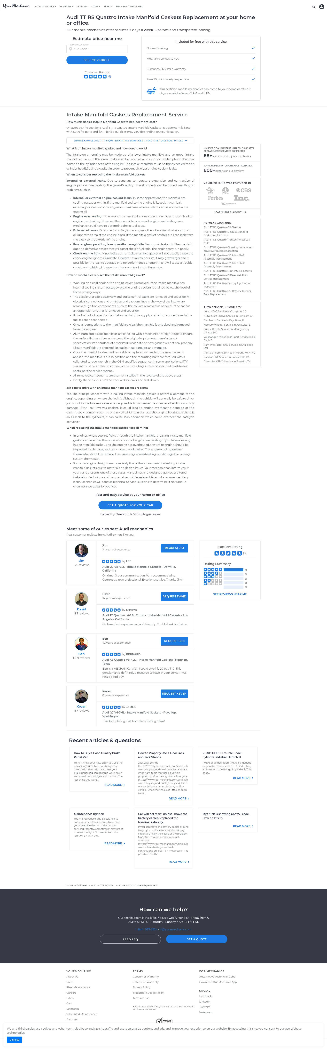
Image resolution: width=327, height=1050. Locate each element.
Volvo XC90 (210, 311)
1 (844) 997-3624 (147, 929)
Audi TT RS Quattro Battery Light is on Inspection (227, 285)
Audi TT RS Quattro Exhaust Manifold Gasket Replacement (226, 233)
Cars (69, 1003)
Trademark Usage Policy (148, 992)
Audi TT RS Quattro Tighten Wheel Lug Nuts (227, 241)
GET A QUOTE (197, 939)
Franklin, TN (243, 361)
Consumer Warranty (146, 976)
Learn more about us (230, 212)
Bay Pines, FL (237, 320)
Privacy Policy (141, 987)
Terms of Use (141, 998)
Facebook (205, 996)
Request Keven (174, 693)
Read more (113, 785)
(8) (109, 76)
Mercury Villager (213, 324)
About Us (72, 976)
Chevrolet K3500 (213, 361)
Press (69, 982)
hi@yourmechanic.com (175, 929)
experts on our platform (230, 170)
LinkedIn (205, 1001)
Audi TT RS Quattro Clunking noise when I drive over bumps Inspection (229, 249)
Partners (71, 1019)
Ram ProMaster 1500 (216, 344)
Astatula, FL (243, 324)
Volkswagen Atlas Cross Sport (221, 337)
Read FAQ (130, 939)
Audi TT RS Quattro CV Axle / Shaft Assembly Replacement (224, 257)
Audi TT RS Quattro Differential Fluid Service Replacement (225, 277)
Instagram (206, 1012)
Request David (174, 596)
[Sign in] (321, 7)
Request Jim (174, 548)
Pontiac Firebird (213, 352)
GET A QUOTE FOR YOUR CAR (130, 505)
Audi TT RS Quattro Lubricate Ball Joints (228, 270)
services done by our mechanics (232, 156)
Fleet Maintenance (78, 987)
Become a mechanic (129, 6)
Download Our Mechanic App (218, 982)
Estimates (72, 1008)
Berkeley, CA (245, 315)
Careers (71, 992)
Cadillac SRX (211, 357)
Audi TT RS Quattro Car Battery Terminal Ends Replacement (228, 293)
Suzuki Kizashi (212, 329)
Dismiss (14, 1039)
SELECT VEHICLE (97, 60)
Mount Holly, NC (245, 352)
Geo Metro (210, 320)
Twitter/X (205, 1006)
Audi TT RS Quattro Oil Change (222, 227)
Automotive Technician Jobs (217, 976)
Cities (69, 998)
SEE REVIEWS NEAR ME (230, 594)
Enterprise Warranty (146, 982)
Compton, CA (238, 311)
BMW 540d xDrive (214, 315)
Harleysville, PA (240, 357)
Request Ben (174, 641)
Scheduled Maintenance (81, 1014)
